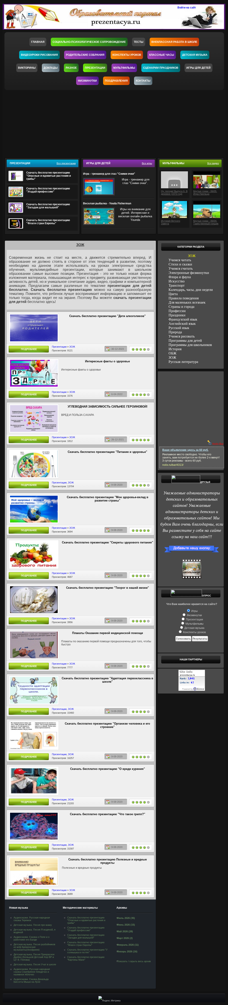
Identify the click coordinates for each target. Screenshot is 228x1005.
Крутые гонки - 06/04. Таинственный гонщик (205, 222)
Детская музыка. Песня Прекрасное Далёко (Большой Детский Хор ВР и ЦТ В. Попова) (34, 957)
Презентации (95, 67)
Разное (71, 67)
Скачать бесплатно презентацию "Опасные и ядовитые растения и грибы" (48, 175)
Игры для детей (198, 67)
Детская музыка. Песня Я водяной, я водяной (34, 931)
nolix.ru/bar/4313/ (172, 464)
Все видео (213, 163)
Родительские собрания (85, 54)
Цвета (173, 294)
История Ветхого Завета (170, 222)
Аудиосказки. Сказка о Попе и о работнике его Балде (31, 938)
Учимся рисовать (182, 336)
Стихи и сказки (180, 264)
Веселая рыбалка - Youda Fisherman (107, 203)
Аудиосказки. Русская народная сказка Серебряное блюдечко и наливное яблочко (32, 972)
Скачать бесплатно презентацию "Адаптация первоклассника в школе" (107, 680)
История (175, 349)
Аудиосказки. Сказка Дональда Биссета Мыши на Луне (31, 980)
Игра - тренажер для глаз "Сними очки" (109, 173)
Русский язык (179, 328)
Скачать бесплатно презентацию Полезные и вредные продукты (107, 861)
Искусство (177, 281)
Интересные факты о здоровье (107, 361)
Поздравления (116, 80)
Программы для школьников (190, 345)
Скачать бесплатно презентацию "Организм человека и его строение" (107, 725)
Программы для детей (185, 340)
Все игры (147, 163)
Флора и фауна (180, 277)
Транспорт (177, 285)
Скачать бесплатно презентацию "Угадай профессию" (48, 190)
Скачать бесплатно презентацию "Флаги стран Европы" (48, 222)
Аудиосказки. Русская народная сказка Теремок (32, 919)
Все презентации (66, 163)
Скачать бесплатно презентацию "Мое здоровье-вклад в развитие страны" (107, 498)
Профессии (177, 311)
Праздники (177, 315)
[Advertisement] (117, 122)
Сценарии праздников (160, 67)
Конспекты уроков (126, 54)
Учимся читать (180, 260)
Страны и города (181, 307)
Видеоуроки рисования (39, 54)
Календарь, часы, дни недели (191, 290)
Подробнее (29, 349)
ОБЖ (172, 353)
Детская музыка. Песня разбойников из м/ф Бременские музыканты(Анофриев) (34, 947)
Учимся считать (181, 268)
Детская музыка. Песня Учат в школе (35, 964)
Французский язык (183, 319)
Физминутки (87, 80)
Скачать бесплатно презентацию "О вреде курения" (107, 769)
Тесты (138, 42)
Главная (38, 42)
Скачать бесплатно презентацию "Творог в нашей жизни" (107, 587)
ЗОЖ (72, 346)
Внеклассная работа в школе (174, 42)
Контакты (143, 80)
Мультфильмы (124, 67)
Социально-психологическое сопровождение (89, 42)
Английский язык (182, 323)
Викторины (27, 67)
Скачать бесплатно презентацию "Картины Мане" (85, 958)
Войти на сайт (186, 7)
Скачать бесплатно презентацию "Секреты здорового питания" (107, 542)
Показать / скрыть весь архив (134, 961)
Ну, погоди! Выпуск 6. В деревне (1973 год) (174, 192)
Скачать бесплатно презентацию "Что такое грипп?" (107, 814)
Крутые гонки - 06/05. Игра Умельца (205, 192)
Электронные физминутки (189, 273)
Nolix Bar (218, 444)
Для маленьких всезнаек (187, 302)
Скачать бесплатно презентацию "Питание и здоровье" (107, 452)
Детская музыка (195, 54)
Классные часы (161, 54)
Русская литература (183, 362)
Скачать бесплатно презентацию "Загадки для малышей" (48, 206)
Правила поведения (184, 298)
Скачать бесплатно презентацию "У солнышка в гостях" (87, 951)
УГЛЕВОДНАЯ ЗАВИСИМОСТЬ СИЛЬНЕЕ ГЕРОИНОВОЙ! (107, 406)
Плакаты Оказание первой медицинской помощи (107, 633)
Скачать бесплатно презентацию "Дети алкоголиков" (107, 316)
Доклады (51, 67)
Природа (175, 332)
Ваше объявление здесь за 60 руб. (185, 450)
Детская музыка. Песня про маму (33, 925)
